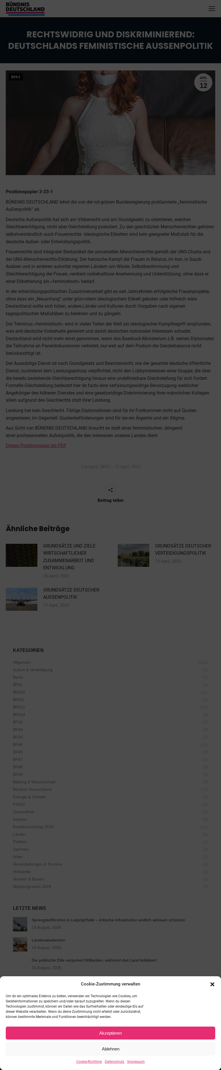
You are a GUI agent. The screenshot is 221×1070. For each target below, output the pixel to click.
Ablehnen (110, 1048)
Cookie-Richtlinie (89, 1062)
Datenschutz (114, 1062)
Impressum (136, 1062)
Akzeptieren (110, 1033)
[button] (212, 984)
